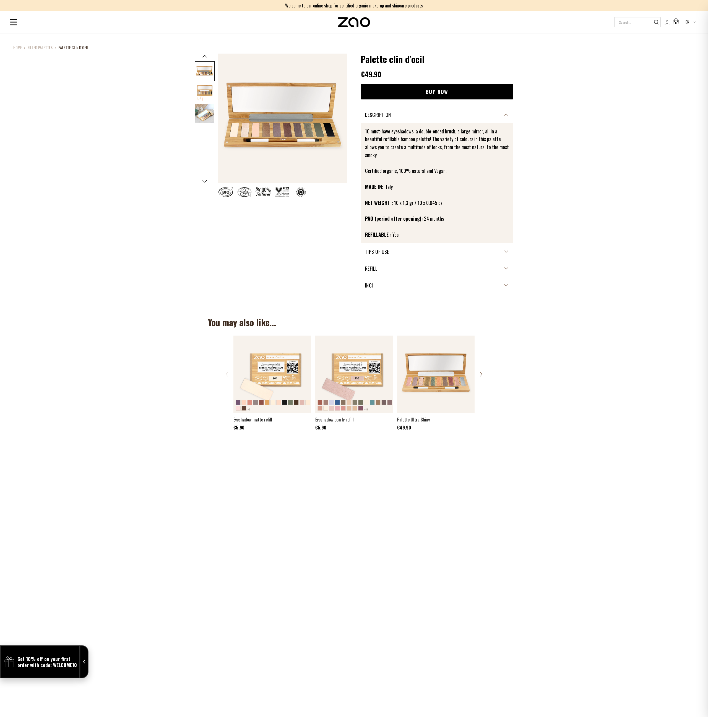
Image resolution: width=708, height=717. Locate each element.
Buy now (437, 91)
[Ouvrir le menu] (13, 22)
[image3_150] (204, 113)
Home (17, 47)
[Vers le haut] (205, 56)
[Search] (656, 22)
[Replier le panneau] (84, 661)
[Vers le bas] (205, 181)
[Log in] (666, 22)
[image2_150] (204, 92)
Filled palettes (40, 47)
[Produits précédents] (226, 374)
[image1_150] (204, 71)
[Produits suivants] (481, 374)
